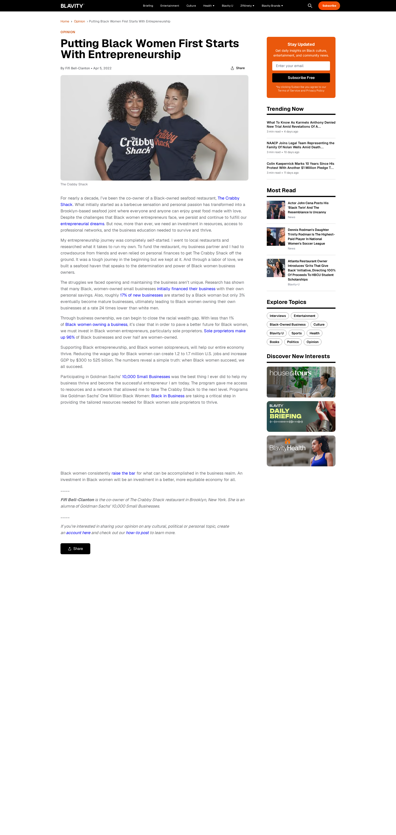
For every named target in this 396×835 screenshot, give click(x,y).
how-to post (137, 532)
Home (64, 21)
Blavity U (277, 333)
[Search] (310, 5)
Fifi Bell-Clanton (77, 68)
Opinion (79, 21)
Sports (297, 333)
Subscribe (329, 6)
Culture (319, 324)
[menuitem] (209, 5)
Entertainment (304, 316)
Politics (293, 342)
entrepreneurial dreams (82, 223)
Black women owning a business (96, 324)
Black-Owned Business (288, 324)
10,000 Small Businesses (146, 376)
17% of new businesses (141, 295)
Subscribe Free (301, 77)
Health (314, 333)
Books (274, 342)
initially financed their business (186, 288)
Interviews (278, 316)
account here (78, 532)
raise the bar (123, 473)
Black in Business (167, 395)
